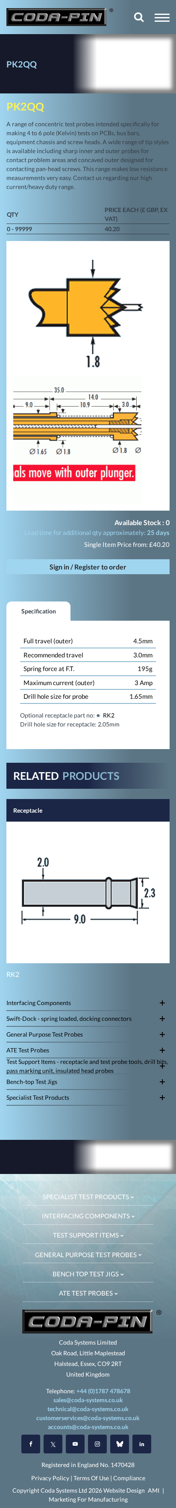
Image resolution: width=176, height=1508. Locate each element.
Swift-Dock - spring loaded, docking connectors (69, 1018)
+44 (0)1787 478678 (103, 1391)
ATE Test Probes (27, 1050)
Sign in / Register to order (88, 567)
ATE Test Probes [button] (86, 1293)
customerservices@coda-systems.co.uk (88, 1417)
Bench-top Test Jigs (31, 1081)
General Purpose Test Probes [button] (86, 1254)
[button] (162, 18)
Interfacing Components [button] (86, 1216)
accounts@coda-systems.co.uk (88, 1426)
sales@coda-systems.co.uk (88, 1399)
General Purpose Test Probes (44, 1034)
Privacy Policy (50, 1478)
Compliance (129, 1478)
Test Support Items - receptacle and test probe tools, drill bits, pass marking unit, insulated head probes (87, 1065)
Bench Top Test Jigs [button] (86, 1274)
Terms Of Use (91, 1478)
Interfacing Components (38, 1002)
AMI (153, 1490)
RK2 (108, 715)
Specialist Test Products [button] (86, 1196)
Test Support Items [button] (86, 1235)
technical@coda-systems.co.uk (88, 1408)
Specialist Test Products (37, 1097)
